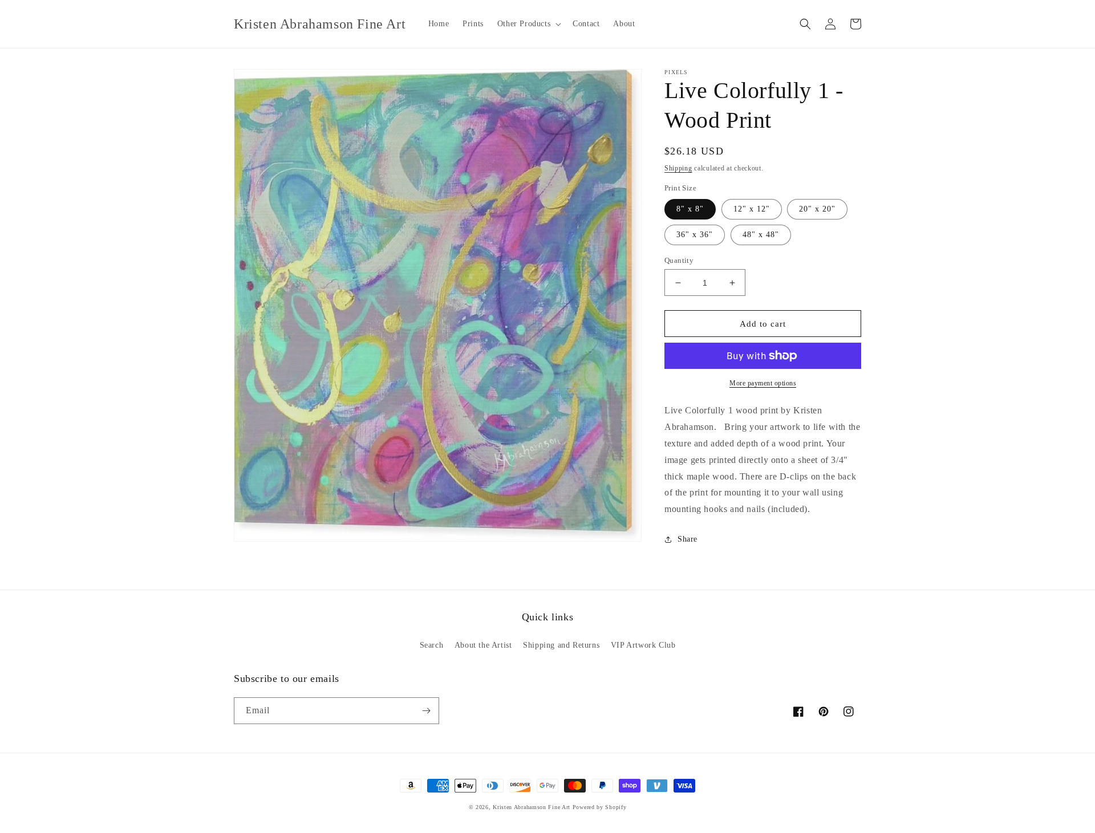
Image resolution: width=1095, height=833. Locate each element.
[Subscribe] (426, 710)
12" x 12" (751, 209)
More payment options (762, 383)
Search (432, 645)
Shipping (678, 168)
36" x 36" (694, 234)
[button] (528, 24)
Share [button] (687, 539)
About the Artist (483, 645)
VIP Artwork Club (643, 645)
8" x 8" (690, 209)
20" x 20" (817, 209)
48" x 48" (761, 234)
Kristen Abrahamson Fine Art (531, 807)
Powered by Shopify (600, 807)
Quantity (679, 260)
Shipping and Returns (561, 645)
